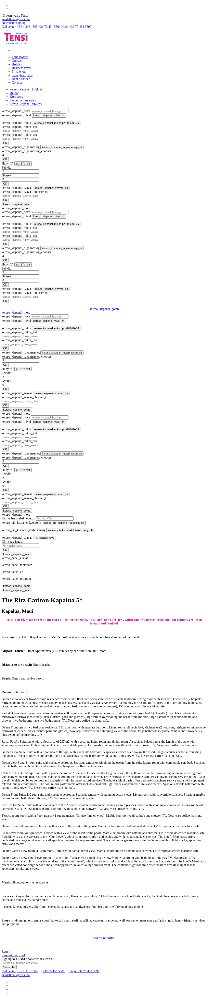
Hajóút (14, 93)
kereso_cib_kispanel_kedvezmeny (24, 530)
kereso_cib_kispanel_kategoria (21, 522)
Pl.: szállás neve (44, 537)
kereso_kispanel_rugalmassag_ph (62, 147)
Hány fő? (8, 163)
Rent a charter (21, 79)
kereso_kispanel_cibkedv (26, 104)
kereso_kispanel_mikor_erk (19, 134)
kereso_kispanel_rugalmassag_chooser (26, 151)
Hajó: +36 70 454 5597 (76, 26)
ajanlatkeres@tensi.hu (16, 19)
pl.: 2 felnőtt (23, 163)
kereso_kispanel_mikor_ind (19, 126)
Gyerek (6, 175)
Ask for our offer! (104, 938)
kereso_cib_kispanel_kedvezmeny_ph (70, 530)
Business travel (21, 68)
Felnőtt (6, 167)
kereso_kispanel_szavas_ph (51, 187)
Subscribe (9, 967)
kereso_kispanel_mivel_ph (48, 115)
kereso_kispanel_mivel (16, 115)
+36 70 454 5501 (49, 26)
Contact (17, 82)
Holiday (17, 64)
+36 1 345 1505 (27, 26)
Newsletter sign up (14, 22)
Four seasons (20, 57)
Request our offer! (13, 955)
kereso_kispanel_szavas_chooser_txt (25, 191)
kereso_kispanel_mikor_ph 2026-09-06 (56, 122)
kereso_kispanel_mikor (16, 122)
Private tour (19, 71)
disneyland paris (22, 75)
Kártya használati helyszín (18, 518)
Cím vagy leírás (12, 541)
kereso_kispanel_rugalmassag (21, 147)
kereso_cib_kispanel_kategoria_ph (63, 522)
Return (6, 951)
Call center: (9, 26)
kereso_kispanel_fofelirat (26, 89)
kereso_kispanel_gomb (16, 204)
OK (5, 142)
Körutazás (16, 96)
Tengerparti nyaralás (23, 100)
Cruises (16, 60)
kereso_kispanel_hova (16, 111)
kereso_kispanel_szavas (17, 187)
